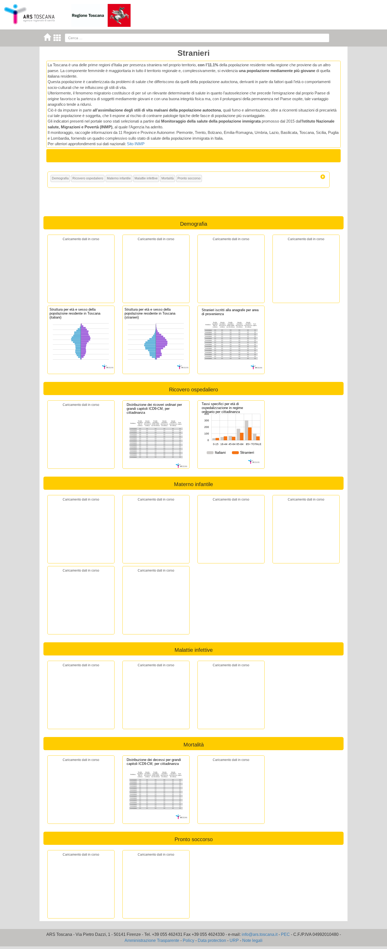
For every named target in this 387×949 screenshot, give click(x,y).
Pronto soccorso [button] (189, 178)
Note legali (252, 940)
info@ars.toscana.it (259, 934)
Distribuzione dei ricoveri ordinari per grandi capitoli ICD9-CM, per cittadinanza (154, 409)
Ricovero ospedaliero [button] (87, 178)
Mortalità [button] (167, 178)
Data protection (212, 940)
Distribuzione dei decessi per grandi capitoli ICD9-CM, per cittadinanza (154, 762)
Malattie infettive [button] (146, 178)
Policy (188, 940)
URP (234, 940)
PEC (285, 934)
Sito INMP (136, 144)
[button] (322, 176)
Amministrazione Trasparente (152, 940)
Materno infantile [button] (119, 178)
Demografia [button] (60, 178)
